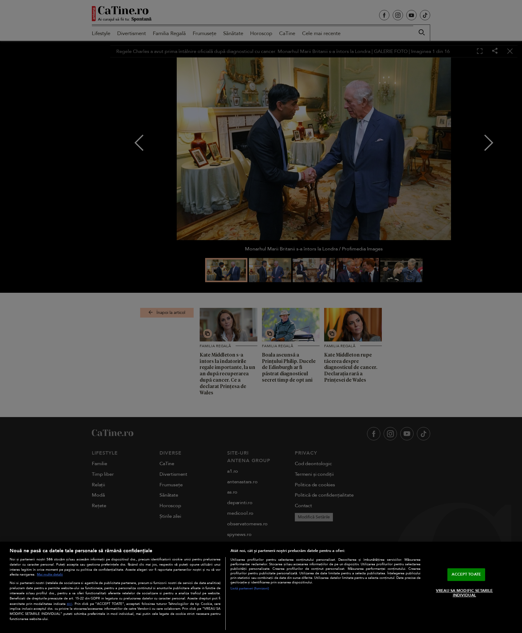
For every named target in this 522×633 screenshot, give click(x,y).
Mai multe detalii (50, 574)
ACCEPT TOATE (466, 574)
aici (69, 603)
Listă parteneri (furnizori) (249, 588)
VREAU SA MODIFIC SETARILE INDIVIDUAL (464, 593)
